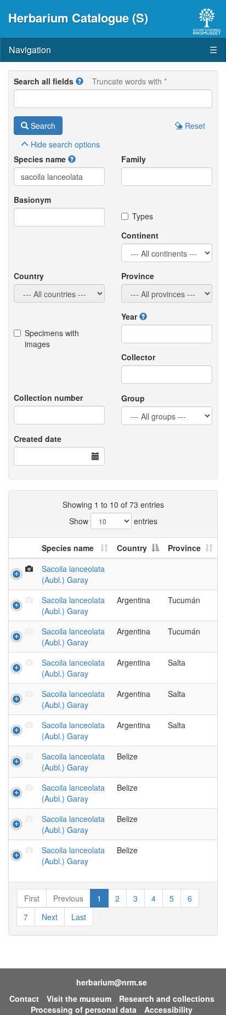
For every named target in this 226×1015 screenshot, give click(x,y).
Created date (37, 438)
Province (137, 275)
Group (133, 398)
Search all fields (44, 81)
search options (65, 144)
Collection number (48, 397)
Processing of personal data (84, 1009)
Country (29, 275)
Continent (140, 235)
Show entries (113, 520)
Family (133, 159)
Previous (68, 898)
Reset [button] (194, 125)
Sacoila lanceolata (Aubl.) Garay (73, 574)
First (31, 898)
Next (50, 916)
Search (42, 125)
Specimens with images (52, 338)
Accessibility (168, 1009)
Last (78, 916)
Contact (24, 998)
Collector (138, 356)
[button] (79, 81)
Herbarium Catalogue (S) (78, 17)
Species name (40, 159)
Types (142, 216)
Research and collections (166, 998)
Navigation (113, 49)
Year (129, 316)
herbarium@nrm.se (111, 982)
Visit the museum (79, 998)
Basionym (32, 199)
